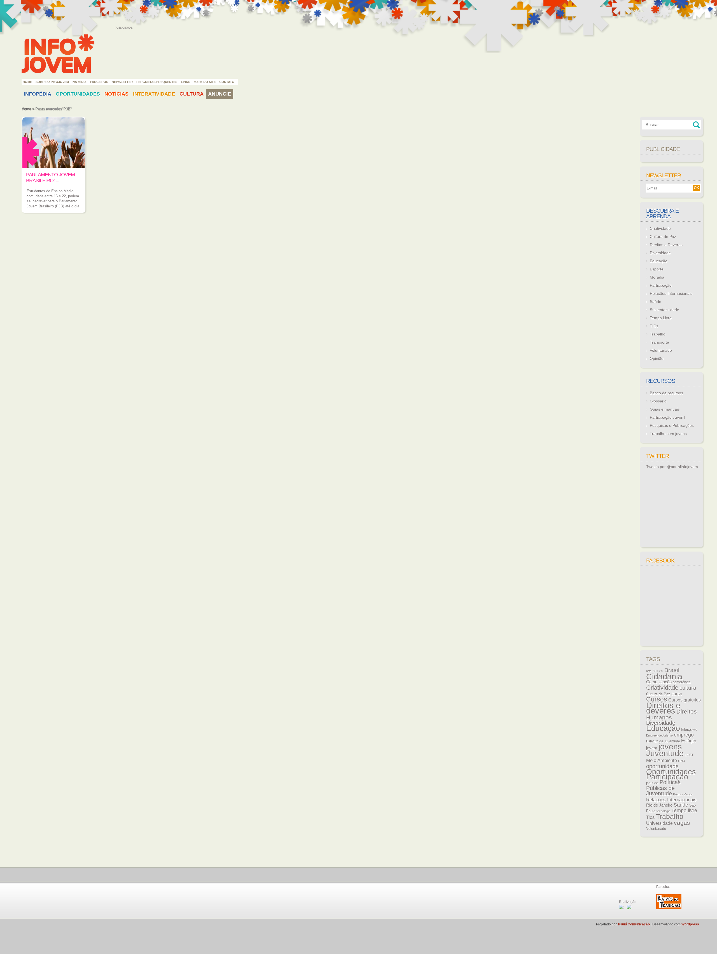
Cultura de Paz (663, 236)
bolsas (658, 671)
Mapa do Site (205, 82)
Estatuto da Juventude (663, 741)
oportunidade (662, 766)
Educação (658, 261)
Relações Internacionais (671, 293)
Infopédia (37, 94)
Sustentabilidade (664, 309)
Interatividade (154, 94)
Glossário (658, 401)
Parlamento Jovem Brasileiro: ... (50, 177)
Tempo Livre (661, 318)
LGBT (689, 755)
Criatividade (660, 228)
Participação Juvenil (667, 417)
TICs (654, 326)
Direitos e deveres (663, 708)
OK (696, 188)
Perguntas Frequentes (156, 82)
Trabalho (657, 334)
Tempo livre (684, 810)
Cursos (656, 699)
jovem (651, 748)
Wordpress (690, 924)
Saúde (655, 301)
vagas (682, 822)
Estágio (688, 740)
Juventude (665, 753)
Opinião (657, 358)
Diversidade (660, 253)
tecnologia (663, 811)
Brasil (671, 670)
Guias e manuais (665, 409)
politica (652, 783)
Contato (226, 82)
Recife (688, 794)
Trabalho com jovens (668, 433)
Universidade (659, 823)
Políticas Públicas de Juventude (663, 787)
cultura (687, 688)
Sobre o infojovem (52, 82)
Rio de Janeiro (659, 805)
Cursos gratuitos (684, 699)
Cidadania (664, 676)
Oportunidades (78, 94)
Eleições (689, 729)
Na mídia (80, 82)
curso (676, 693)
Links (185, 82)
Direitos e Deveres (666, 244)
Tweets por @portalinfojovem (672, 466)
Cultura (192, 94)
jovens (670, 746)
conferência (682, 682)
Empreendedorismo (659, 735)
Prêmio (678, 794)
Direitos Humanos (671, 714)
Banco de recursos (666, 393)
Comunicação (659, 681)
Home (27, 82)
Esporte (657, 269)
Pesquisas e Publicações (672, 425)
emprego (684, 735)
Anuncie (219, 94)
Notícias (116, 94)
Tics (650, 817)
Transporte (659, 342)
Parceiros (99, 82)
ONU (681, 761)
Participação (661, 285)
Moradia (657, 277)
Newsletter (122, 82)
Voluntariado (661, 350)
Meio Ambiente (661, 760)
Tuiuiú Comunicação (634, 924)
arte (648, 671)
